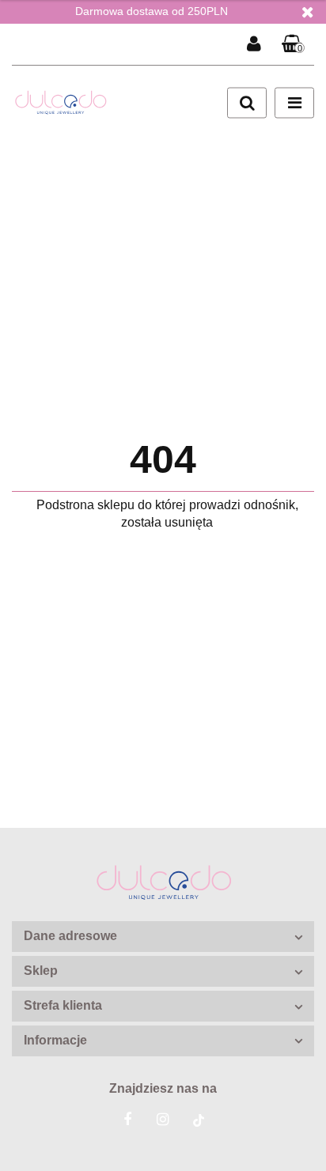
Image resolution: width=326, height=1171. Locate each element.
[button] (293, 45)
